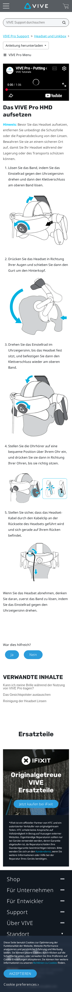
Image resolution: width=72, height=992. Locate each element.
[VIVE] (36, 6)
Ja (12, 654)
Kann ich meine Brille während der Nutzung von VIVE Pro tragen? (34, 686)
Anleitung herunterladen (25, 45)
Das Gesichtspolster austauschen (27, 694)
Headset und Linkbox (50, 36)
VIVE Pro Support (16, 36)
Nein (33, 654)
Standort (18, 934)
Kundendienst (43, 851)
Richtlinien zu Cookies (45, 962)
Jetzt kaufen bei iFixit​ (36, 804)
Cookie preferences (20, 984)
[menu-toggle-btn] (6, 6)
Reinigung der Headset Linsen (24, 701)
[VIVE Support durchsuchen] (63, 23)
